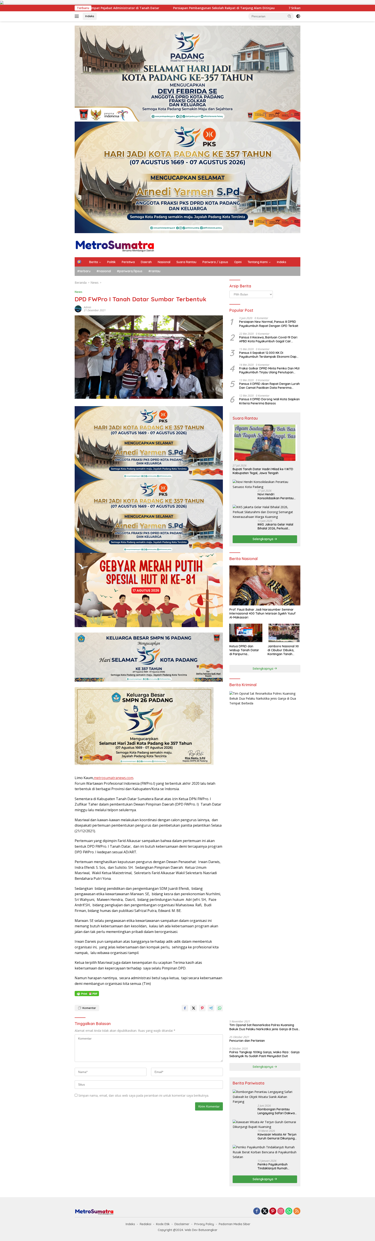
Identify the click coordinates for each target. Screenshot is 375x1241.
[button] (289, 16)
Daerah (146, 262)
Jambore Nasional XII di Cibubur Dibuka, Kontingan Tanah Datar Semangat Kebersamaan (283, 650)
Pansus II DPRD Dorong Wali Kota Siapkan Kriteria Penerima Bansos (269, 401)
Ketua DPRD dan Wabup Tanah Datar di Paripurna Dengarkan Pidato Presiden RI (244, 650)
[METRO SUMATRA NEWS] (115, 245)
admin (87, 307)
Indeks (89, 16)
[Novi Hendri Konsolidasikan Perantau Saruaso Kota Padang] (265, 484)
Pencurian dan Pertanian (247, 1041)
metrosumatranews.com (113, 777)
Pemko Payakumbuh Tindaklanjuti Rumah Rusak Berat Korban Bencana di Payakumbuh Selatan (276, 1166)
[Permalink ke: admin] (78, 308)
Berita (93, 262)
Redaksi (145, 1224)
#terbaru (83, 271)
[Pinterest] (272, 1211)
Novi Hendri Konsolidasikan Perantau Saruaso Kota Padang (276, 496)
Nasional (164, 262)
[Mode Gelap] (298, 16)
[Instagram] (280, 1211)
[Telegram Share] (211, 1008)
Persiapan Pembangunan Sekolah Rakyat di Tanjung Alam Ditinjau (101, 8)
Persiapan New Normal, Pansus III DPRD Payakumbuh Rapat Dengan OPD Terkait (268, 324)
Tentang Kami (258, 262)
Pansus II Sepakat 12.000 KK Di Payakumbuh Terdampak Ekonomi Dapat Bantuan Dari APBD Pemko (269, 355)
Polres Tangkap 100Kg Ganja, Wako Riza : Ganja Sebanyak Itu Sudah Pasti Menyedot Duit (264, 1054)
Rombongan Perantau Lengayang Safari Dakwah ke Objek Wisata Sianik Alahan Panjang (277, 1111)
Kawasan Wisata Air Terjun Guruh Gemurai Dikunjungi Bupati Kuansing (277, 1136)
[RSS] (296, 1211)
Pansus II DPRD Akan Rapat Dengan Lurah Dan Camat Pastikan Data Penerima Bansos (269, 386)
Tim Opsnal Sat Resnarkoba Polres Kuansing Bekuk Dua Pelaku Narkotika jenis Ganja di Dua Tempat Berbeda (263, 1027)
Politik (111, 262)
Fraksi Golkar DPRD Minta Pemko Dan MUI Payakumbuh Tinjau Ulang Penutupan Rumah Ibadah (269, 370)
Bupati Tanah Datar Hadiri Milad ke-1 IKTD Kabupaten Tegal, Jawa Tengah (263, 471)
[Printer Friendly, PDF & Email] (87, 993)
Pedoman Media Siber (234, 1224)
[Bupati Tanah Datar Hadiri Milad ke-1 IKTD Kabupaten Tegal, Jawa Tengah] (265, 443)
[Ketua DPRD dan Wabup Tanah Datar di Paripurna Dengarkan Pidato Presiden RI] (245, 633)
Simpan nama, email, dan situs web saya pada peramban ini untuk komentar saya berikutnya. (143, 1095)
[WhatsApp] (288, 1211)
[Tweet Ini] (193, 1008)
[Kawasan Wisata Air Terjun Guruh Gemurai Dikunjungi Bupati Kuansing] (265, 1124)
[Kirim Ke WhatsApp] (219, 1008)
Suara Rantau (186, 262)
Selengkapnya (263, 539)
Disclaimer (181, 1224)
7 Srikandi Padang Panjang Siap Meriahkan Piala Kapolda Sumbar (215, 8)
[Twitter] (264, 1211)
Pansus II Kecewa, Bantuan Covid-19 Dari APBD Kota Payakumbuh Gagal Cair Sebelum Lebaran (268, 339)
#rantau (154, 271)
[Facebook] (256, 1211)
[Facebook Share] (185, 1008)
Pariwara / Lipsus (215, 262)
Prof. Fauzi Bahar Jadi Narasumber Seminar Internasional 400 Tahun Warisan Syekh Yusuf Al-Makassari (262, 613)
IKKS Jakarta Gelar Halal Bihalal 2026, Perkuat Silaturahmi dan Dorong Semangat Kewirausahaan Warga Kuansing (277, 526)
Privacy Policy (204, 1224)
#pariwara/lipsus (129, 271)
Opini (238, 262)
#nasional (104, 271)
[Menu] (78, 16)
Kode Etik (163, 1224)
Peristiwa (128, 262)
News (78, 292)
